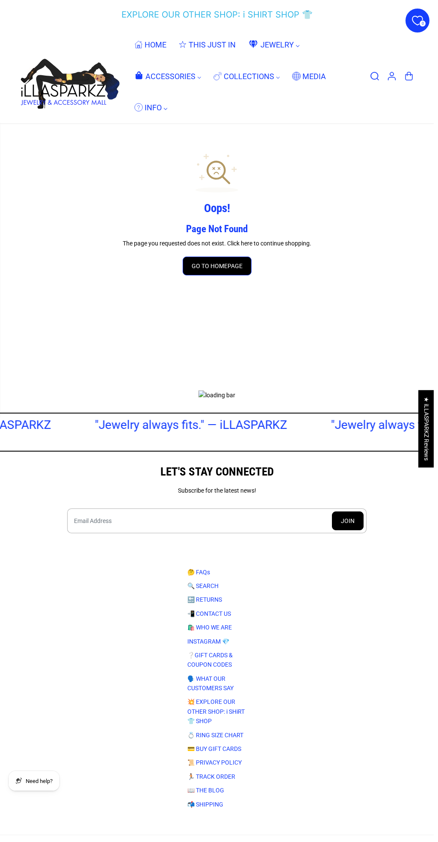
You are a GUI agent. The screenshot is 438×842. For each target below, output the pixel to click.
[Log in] (392, 76)
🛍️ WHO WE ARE (209, 627)
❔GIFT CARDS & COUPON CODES (210, 660)
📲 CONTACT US (209, 613)
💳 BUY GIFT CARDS (214, 748)
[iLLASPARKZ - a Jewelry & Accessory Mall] (68, 75)
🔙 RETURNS (204, 599)
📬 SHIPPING (205, 804)
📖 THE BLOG (205, 790)
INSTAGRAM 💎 (208, 641)
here (246, 243)
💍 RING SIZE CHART (215, 735)
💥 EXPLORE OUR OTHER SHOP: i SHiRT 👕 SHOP (216, 711)
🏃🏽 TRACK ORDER (211, 776)
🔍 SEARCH (203, 585)
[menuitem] (150, 44)
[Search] (374, 76)
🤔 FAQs (198, 572)
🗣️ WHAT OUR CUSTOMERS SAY (210, 683)
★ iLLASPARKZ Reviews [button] (426, 429)
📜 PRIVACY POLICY (214, 762)
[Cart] (409, 76)
